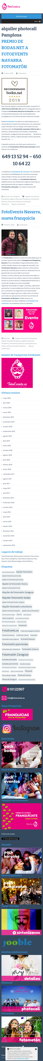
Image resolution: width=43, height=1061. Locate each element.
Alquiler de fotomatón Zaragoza (18, 592)
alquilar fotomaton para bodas (11, 576)
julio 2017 (6, 483)
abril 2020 (6, 403)
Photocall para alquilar (9, 675)
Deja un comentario (18, 204)
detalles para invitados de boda (9, 625)
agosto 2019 (7, 436)
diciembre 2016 (8, 498)
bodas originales (27, 614)
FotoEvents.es (10, 630)
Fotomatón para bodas (15, 644)
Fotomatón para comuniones (11, 649)
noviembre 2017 (8, 474)
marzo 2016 (7, 521)
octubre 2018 (7, 450)
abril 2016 (6, 517)
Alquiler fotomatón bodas (16, 597)
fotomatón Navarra (15, 201)
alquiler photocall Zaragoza (8, 614)
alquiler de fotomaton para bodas (12, 580)
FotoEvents (10, 121)
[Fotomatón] (21, 1042)
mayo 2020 (7, 398)
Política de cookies (8, 834)
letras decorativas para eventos (9, 667)
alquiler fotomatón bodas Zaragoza (13, 602)
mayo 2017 (7, 488)
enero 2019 (7, 445)
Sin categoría (15, 196)
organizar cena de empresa (17, 671)
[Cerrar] (36, 1049)
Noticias (7, 196)
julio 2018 (6, 460)
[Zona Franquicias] (17, 720)
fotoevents (22, 73)
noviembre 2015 (8, 536)
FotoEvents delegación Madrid (30, 631)
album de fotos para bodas (8, 572)
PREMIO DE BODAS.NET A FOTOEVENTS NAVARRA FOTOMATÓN (14, 54)
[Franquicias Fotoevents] (21, 829)
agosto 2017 (7, 479)
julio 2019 (6, 441)
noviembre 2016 (8, 502)
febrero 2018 (7, 464)
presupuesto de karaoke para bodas (26, 679)
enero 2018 (7, 469)
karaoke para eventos (10, 664)
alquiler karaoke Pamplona (11, 341)
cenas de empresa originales (8, 621)
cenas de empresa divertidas (22, 618)
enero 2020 (7, 412)
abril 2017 (6, 493)
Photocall (28, 671)
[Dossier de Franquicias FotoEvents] (17, 387)
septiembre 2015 (9, 545)
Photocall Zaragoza (9, 679)
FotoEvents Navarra (17, 343)
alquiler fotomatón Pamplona (26, 338)
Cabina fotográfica (8, 618)
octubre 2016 (7, 507)
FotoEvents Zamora (22, 635)
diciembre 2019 (8, 417)
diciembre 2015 (8, 531)
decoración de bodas (21, 621)
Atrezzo (19, 614)
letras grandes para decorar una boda (26, 667)
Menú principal (21, 16)
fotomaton (33, 635)
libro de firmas (5, 671)
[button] (36, 21)
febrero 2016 (7, 526)
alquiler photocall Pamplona (20, 199)
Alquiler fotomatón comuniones (17, 606)
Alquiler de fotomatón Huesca (15, 584)
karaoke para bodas (9, 659)
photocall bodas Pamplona (16, 346)
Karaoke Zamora (25, 664)
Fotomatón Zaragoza (15, 654)
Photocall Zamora (24, 675)
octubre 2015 (7, 540)
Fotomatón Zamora (30, 649)
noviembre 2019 (8, 422)
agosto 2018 (7, 455)
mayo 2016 (7, 512)
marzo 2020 (7, 407)
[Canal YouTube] (21, 934)
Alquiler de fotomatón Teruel (11, 588)
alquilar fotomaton (24, 572)
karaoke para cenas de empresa (26, 660)
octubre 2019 (7, 426)
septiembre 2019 (9, 431)
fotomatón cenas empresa (10, 639)
